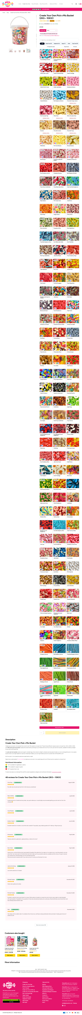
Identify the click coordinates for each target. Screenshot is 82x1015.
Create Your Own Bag (27, 984)
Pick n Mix (37, 972)
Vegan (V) (63, 43)
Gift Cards (24, 1002)
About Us (44, 993)
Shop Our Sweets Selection (28, 986)
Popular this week (51, 46)
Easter (44, 970)
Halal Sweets (25, 1000)
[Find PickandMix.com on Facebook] (62, 1005)
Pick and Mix (68, 970)
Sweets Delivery (49, 972)
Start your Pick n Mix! (59, 727)
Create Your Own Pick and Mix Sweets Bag (9, 949)
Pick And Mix (9, 996)
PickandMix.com (60, 972)
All (42, 43)
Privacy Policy (45, 1000)
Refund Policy (45, 997)
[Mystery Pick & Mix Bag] (22, 941)
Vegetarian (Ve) (57, 43)
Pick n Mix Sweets (42, 972)
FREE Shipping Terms (47, 986)
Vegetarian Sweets (26, 998)
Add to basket (62, 732)
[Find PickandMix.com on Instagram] (64, 1005)
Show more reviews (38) (41, 925)
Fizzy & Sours (66, 46)
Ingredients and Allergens (48, 989)
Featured (52, 970)
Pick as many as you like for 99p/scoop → (51, 35)
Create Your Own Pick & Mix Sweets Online (33, 970)
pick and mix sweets (56, 772)
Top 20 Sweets (25, 988)
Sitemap (75, 1003)
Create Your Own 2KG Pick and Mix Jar (34, 949)
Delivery (44, 984)
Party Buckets (63, 970)
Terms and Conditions (47, 998)
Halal (69, 43)
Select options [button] (35, 955)
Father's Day (47, 970)
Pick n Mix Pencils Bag (27, 993)
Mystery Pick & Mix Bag (22, 948)
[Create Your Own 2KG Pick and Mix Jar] (35, 941)
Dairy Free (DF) (75, 43)
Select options (10, 955)
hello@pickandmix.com (67, 1003)
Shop (8, 12)
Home (4, 12)
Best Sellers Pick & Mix (20, 970)
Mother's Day (57, 970)
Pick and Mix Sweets (30, 972)
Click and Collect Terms (47, 988)
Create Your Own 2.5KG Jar (28, 989)
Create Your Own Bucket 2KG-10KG (30, 991)
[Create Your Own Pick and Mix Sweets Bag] (10, 941)
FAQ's (43, 1002)
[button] (44, 732)
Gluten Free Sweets (26, 997)
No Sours (75, 46)
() (48, 20)
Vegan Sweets (25, 995)
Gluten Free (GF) (49, 43)
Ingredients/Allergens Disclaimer (49, 991)
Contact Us (44, 995)
